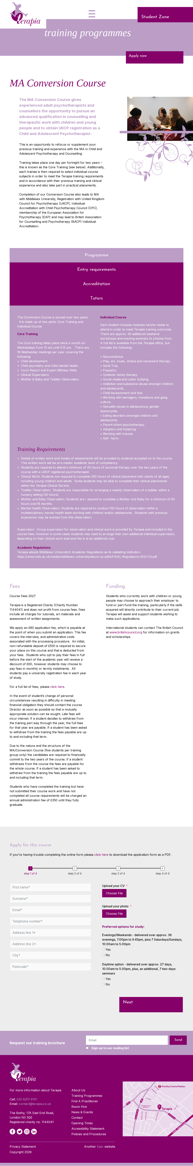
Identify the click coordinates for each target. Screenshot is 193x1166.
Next (128, 1002)
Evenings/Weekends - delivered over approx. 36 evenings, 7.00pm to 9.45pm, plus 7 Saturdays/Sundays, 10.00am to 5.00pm (142, 939)
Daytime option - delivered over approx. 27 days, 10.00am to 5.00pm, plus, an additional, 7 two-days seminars (138, 968)
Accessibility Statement (87, 1129)
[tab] (96, 255)
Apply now (138, 56)
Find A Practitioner (84, 1101)
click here (57, 687)
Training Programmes (86, 1096)
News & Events (82, 1112)
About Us (78, 1090)
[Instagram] (27, 1132)
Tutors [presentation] (96, 298)
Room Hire (79, 1107)
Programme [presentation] (96, 255)
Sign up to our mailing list (110, 1048)
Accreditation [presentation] (96, 284)
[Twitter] (19, 1132)
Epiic (100, 1147)
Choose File (114, 893)
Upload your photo (115, 906)
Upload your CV (113, 886)
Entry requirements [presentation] (96, 269)
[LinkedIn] (34, 1132)
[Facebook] (12, 1132)
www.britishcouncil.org (126, 632)
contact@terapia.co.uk (35, 1104)
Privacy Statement (23, 1147)
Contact (77, 1118)
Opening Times (82, 1123)
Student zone (155, 17)
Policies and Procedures (88, 1134)
